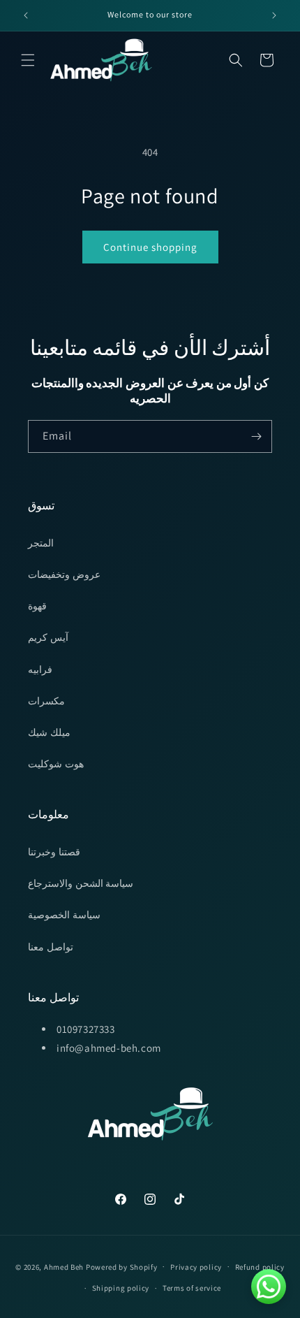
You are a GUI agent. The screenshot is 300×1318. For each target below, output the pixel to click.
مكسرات (46, 701)
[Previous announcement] (25, 15)
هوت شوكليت (56, 764)
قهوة (37, 606)
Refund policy (260, 1267)
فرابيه (40, 669)
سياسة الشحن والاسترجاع (80, 883)
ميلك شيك (49, 732)
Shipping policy (121, 1288)
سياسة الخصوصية (64, 914)
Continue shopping (150, 247)
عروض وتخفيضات (64, 574)
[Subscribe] (256, 436)
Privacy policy (196, 1267)
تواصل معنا (50, 947)
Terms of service (192, 1288)
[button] (28, 60)
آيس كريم (48, 637)
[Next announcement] (274, 15)
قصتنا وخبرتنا (54, 852)
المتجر (41, 543)
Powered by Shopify (122, 1266)
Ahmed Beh (64, 1266)
